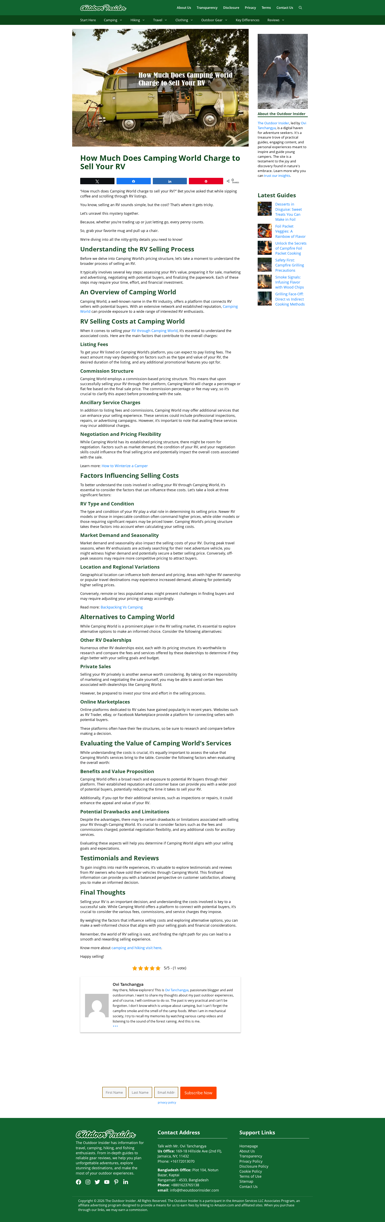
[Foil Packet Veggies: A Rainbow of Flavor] (265, 231)
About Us (184, 7)
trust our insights (277, 175)
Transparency (207, 7)
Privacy (250, 7)
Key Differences (247, 20)
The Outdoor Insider (273, 123)
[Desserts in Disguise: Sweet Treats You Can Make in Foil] (265, 209)
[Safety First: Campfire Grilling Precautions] (265, 265)
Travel (157, 20)
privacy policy (167, 1102)
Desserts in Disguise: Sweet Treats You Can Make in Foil (288, 212)
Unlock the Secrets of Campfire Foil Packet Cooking (291, 248)
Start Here (88, 20)
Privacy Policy (250, 1161)
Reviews (273, 20)
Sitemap (246, 1181)
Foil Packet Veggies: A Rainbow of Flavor (290, 231)
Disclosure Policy (253, 1166)
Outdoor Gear (212, 20)
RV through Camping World (155, 330)
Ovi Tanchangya (176, 990)
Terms (266, 7)
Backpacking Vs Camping (122, 607)
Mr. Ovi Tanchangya (189, 1146)
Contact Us (285, 7)
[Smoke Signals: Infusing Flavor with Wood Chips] (265, 282)
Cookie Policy (250, 1171)
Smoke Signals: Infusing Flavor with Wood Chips (289, 282)
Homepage (248, 1146)
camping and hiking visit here (136, 947)
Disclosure (231, 7)
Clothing (181, 20)
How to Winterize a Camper (125, 465)
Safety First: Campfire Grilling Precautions (289, 265)
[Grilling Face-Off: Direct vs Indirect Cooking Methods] (265, 299)
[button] (300, 7)
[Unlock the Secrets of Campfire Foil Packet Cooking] (265, 248)
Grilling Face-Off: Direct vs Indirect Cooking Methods (290, 299)
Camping (110, 20)
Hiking (135, 20)
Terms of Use (250, 1176)
